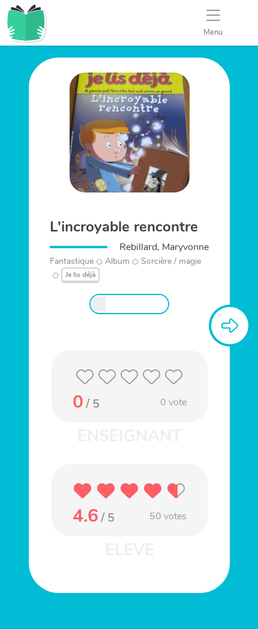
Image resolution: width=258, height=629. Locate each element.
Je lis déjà (80, 274)
